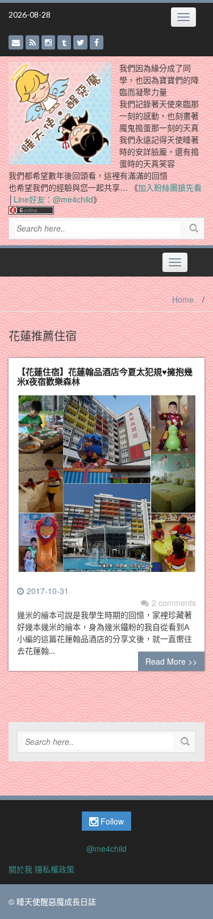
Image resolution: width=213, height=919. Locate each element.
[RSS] (32, 42)
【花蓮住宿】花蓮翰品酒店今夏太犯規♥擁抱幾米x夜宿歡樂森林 (105, 376)
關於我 (20, 869)
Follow (111, 821)
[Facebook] (96, 42)
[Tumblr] (64, 42)
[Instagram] (48, 42)
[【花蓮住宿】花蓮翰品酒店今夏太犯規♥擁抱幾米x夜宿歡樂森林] (106, 488)
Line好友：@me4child (53, 199)
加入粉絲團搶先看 (170, 187)
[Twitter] (80, 42)
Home (183, 299)
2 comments (174, 602)
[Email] (16, 42)
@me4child (106, 848)
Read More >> (171, 661)
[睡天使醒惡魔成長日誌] (60, 112)
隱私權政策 (54, 869)
